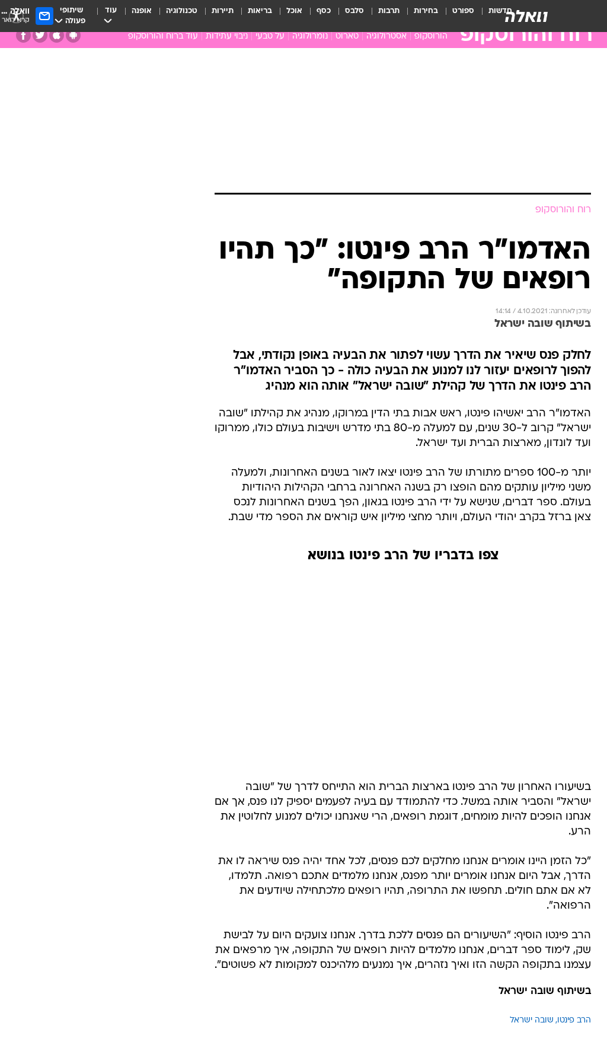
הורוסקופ (431, 36)
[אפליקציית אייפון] (56, 35)
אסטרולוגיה (386, 36)
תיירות (223, 11)
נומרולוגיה (310, 36)
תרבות (389, 11)
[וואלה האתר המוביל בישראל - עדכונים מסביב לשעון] (526, 16)
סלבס (354, 11)
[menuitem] (456, 16)
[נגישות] (16, 15)
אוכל (294, 11)
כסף (324, 11)
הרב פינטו (574, 1020)
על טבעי (270, 36)
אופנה (142, 11)
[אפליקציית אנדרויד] (73, 35)
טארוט (347, 36)
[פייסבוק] (23, 35)
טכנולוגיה (181, 11)
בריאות (260, 11)
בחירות (426, 11)
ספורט (463, 11)
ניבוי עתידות (227, 36)
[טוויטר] (40, 35)
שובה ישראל (532, 1020)
